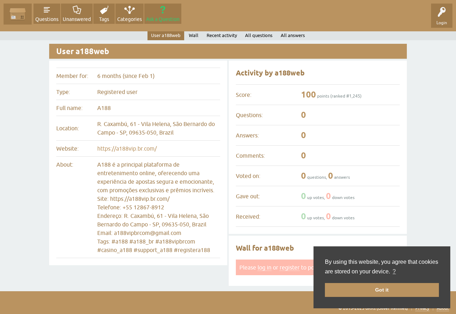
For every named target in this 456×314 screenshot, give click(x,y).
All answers (293, 35)
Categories (129, 19)
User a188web (166, 35)
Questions (46, 19)
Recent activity (222, 35)
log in (264, 267)
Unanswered (77, 19)
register (290, 267)
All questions (259, 35)
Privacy (422, 308)
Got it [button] (382, 290)
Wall (193, 35)
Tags (104, 19)
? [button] (394, 271)
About (443, 308)
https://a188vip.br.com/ (127, 148)
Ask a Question (163, 19)
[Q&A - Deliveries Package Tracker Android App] (18, 14)
